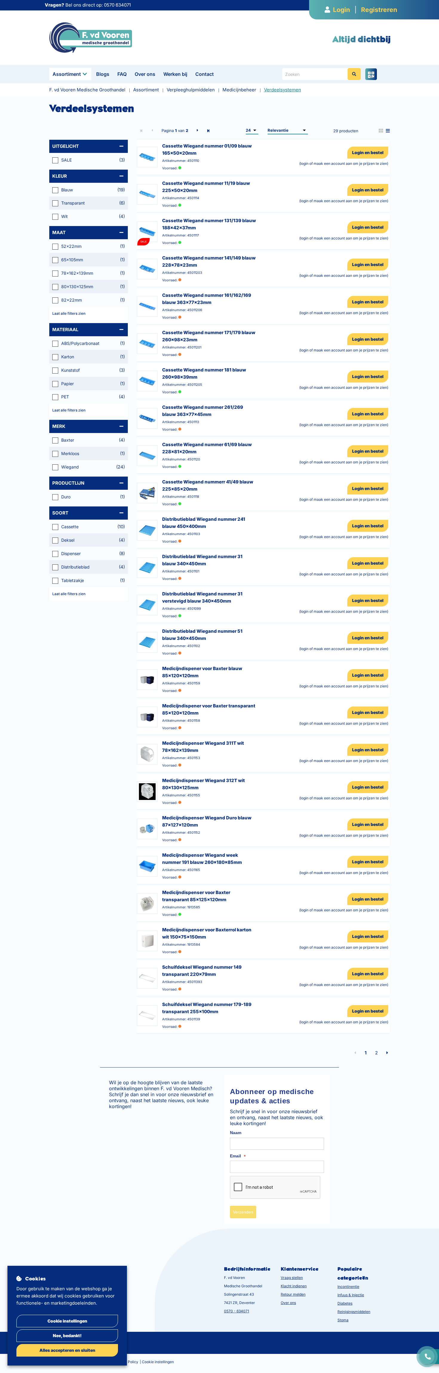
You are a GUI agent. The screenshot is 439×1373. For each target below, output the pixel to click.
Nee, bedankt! (67, 1335)
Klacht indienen (294, 1286)
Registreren (379, 9)
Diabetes (344, 1303)
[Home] (90, 37)
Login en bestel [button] (367, 152)
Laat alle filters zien (68, 313)
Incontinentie (348, 1286)
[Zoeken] (354, 74)
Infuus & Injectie (350, 1295)
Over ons (145, 74)
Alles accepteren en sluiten (67, 1350)
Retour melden (293, 1294)
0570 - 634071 (236, 1311)
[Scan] (371, 74)
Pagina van (175, 130)
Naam (235, 1132)
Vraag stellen (292, 1277)
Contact (204, 74)
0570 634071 (117, 5)
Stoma (343, 1320)
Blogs (102, 74)
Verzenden (243, 1212)
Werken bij (175, 74)
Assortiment (67, 74)
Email (238, 1156)
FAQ (122, 74)
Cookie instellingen (67, 1320)
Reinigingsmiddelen (353, 1311)
